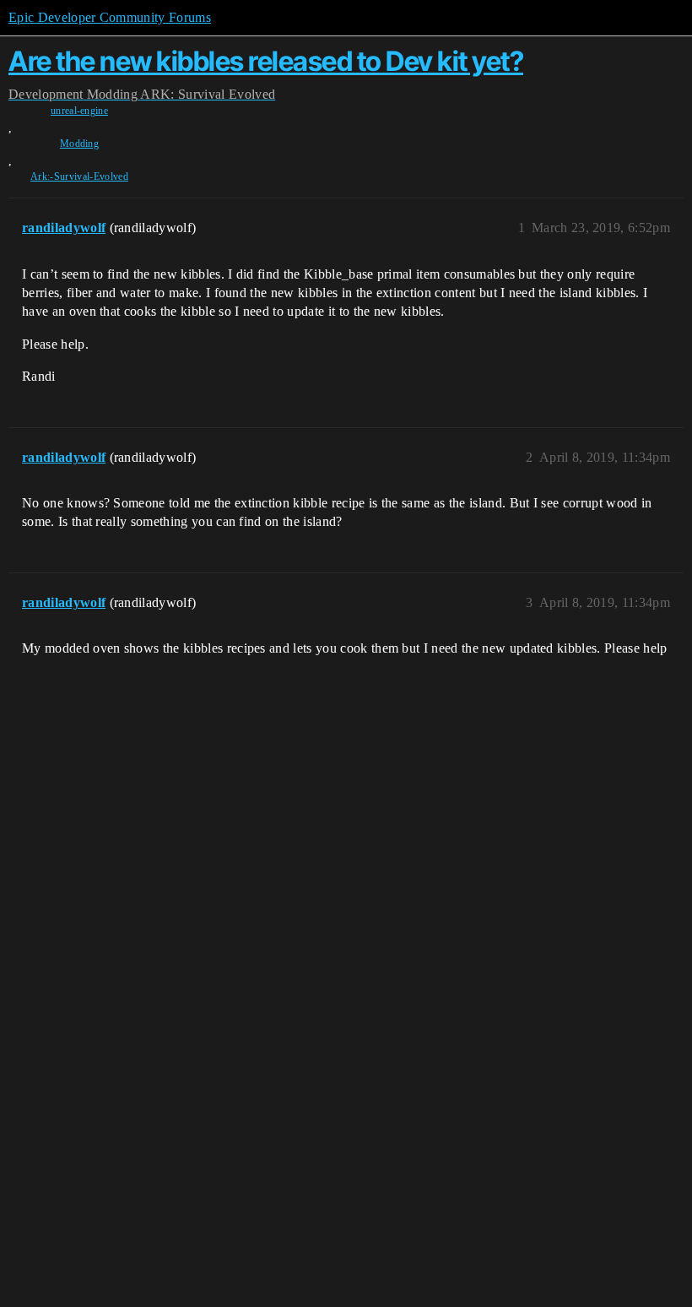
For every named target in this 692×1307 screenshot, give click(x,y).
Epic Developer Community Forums (109, 17)
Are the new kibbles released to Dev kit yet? (265, 61)
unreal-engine (79, 111)
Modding (79, 143)
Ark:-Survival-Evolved (79, 176)
